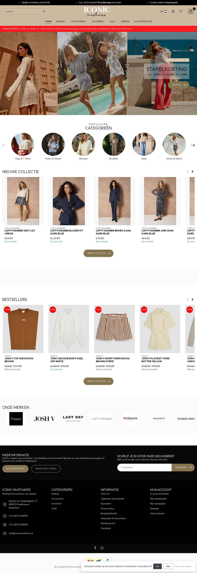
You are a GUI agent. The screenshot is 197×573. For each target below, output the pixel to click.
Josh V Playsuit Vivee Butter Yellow (155, 360)
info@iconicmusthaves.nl (21, 533)
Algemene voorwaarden (113, 498)
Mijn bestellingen (158, 498)
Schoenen (97, 21)
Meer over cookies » (183, 566)
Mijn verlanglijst (157, 503)
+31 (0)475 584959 (18, 515)
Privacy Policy (107, 508)
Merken (125, 21)
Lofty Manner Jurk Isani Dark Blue (157, 232)
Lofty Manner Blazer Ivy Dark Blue (66, 232)
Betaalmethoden (109, 513)
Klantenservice (143, 21)
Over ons (105, 493)
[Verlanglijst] (180, 11)
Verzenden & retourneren (113, 518)
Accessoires (78, 21)
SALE (112, 21)
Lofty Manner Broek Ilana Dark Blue (113, 232)
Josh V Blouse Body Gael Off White (66, 360)
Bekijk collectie (97, 253)
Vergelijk (154, 508)
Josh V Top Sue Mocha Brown (19, 360)
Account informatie (159, 493)
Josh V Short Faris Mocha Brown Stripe (113, 360)
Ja (158, 566)
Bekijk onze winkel (45, 468)
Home (48, 21)
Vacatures (106, 528)
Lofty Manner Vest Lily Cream (20, 232)
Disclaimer (106, 503)
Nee (168, 566)
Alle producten (157, 513)
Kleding (60, 21)
